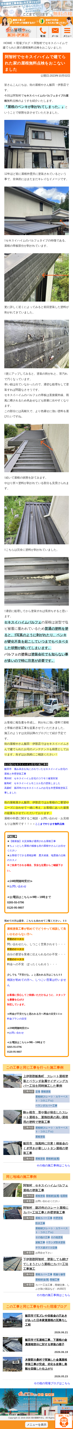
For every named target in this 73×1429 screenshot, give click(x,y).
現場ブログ (23, 43)
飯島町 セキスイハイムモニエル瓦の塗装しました (32, 783)
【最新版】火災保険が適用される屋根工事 (33, 841)
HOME (8, 43)
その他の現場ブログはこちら (52, 1383)
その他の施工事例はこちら (53, 1165)
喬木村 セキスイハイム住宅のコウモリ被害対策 (31, 778)
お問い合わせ (18, 886)
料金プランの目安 (17, 1018)
